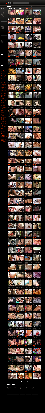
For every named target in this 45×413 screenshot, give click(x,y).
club (3, 85)
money (3, 117)
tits (4, 137)
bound (4, 80)
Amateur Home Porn (9, 387)
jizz (5, 110)
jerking (4, 110)
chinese (3, 84)
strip (3, 132)
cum (6, 88)
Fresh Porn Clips (2, 16)
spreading (4, 131)
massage (2, 114)
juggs (1, 111)
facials (4, 95)
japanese (2, 110)
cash (5, 83)
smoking (4, 129)
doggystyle (2, 91)
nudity (3, 119)
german (3, 100)
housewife (5, 107)
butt (1, 83)
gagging (2, 99)
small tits (2, 129)
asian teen (2, 70)
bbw (1, 73)
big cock (2, 75)
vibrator (5, 139)
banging (4, 72)
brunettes (2, 81)
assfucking (2, 71)
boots (5, 79)
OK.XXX (9, 32)
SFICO (1, 40)
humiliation (2, 108)
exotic (4, 94)
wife (3, 141)
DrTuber (4, 55)
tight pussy (2, 137)
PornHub (5, 58)
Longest (31, 8)
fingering (5, 96)
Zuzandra (8, 388)
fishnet (3, 97)
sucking (2, 133)
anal (6, 68)
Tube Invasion (2, 25)
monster (5, 117)
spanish (5, 130)
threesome (2, 136)
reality (4, 125)
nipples (5, 118)
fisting (5, 97)
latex (1, 112)
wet (4, 140)
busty (5, 82)
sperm (1, 131)
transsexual (2, 138)
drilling (1, 93)
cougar (4, 86)
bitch (4, 76)
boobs (4, 79)
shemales (2, 128)
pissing (3, 123)
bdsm (3, 73)
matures (2, 116)
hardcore (3, 104)
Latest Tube (22, 6)
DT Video (2, 43)
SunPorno (3, 59)
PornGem (34, 32)
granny (4, 102)
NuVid (2, 58)
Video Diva (2, 39)
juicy (2, 111)
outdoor (5, 121)
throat (4, 136)
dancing (3, 89)
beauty (2, 74)
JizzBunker (17, 32)
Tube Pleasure (2, 26)
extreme (2, 95)
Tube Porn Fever (2, 28)
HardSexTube (4, 56)
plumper (5, 123)
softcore (2, 130)
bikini (1, 76)
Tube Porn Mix (2, 30)
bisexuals (3, 76)
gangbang (4, 99)
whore (1, 141)
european (2, 94)
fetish (1, 96)
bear (6, 73)
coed (4, 85)
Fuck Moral (33, 387)
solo (3, 130)
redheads (2, 126)
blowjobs (2, 78)
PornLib (34, 336)
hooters (1, 107)
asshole (4, 71)
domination (2, 92)
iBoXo (13, 388)
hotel (3, 107)
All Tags (31, 6)
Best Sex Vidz (33, 389)
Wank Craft (21, 388)
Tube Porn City (2, 27)
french (4, 98)
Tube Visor (14, 387)
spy (5, 131)
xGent (32, 388)
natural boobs (2, 118)
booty (1, 80)
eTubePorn (14, 389)
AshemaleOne (18, 172)
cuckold (4, 88)
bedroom (4, 74)
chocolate (5, 84)
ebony (5, 93)
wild (4, 141)
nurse (4, 119)
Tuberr (26, 387)
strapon (2, 132)
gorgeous (2, 102)
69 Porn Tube (2, 12)
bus (3, 82)
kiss (5, 111)
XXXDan (26, 32)
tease (1, 135)
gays (1, 100)
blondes (2, 77)
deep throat (2, 90)
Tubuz (7, 389)
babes (2, 72)
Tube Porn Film (2, 29)
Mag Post (2, 41)
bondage (2, 79)
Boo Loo (2, 44)
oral (3, 120)
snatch (5, 129)
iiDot (13, 390)
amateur (5, 67)
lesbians (2, 113)
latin (2, 112)
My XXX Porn (27, 389)
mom (1, 117)
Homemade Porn (34, 390)
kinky (4, 111)
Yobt (5, 63)
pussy (2, 125)
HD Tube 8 (21, 387)
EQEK (26, 390)
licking (4, 113)
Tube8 (4, 60)
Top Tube (18, 6)
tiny (3, 137)
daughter (5, 89)
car (2, 83)
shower (4, 128)
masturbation (3, 115)
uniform (2, 139)
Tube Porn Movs (2, 31)
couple (2, 87)
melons (4, 116)
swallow (4, 133)
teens (3, 135)
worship (6, 141)
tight (6, 136)
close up (2, 85)
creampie (2, 88)
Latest (29, 8)
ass (3, 70)
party (1, 122)
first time (2, 97)
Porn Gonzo (2, 11)
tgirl (5, 135)
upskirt (3, 139)
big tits (4, 75)
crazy (5, 87)
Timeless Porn (8, 390)
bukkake (2, 82)
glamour (2, 101)
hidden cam (4, 105)
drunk (3, 93)
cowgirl (4, 87)
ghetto (5, 100)
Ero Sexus (2, 14)
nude (1, 119)
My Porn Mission (27, 388)
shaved (4, 127)
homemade (2, 106)
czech (1, 89)
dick (4, 90)
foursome (2, 98)
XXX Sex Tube (21, 390)
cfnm (1, 84)
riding (5, 126)
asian (6, 69)
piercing (1, 123)
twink (4, 138)
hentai (1, 105)
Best (28, 8)
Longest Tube (26, 6)
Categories (14, 6)
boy (5, 80)
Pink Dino (2, 42)
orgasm (5, 120)
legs (3, 112)
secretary (2, 127)
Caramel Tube (2, 13)
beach (4, 73)
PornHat (34, 156)
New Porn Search (21, 389)
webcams (2, 140)
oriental (3, 121)
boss (2, 80)
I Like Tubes (2, 17)
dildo (5, 90)
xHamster (3, 62)
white (5, 140)
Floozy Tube (2, 15)
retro (4, 126)
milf (5, 116)
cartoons (4, 83)
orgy (1, 121)
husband (4, 108)
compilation (2, 86)
